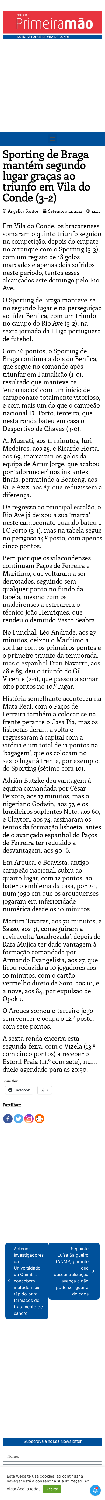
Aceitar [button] (52, 1489)
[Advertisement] (52, 96)
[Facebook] (8, 1116)
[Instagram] (29, 1116)
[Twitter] (18, 1116)
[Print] (39, 1116)
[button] (52, 138)
